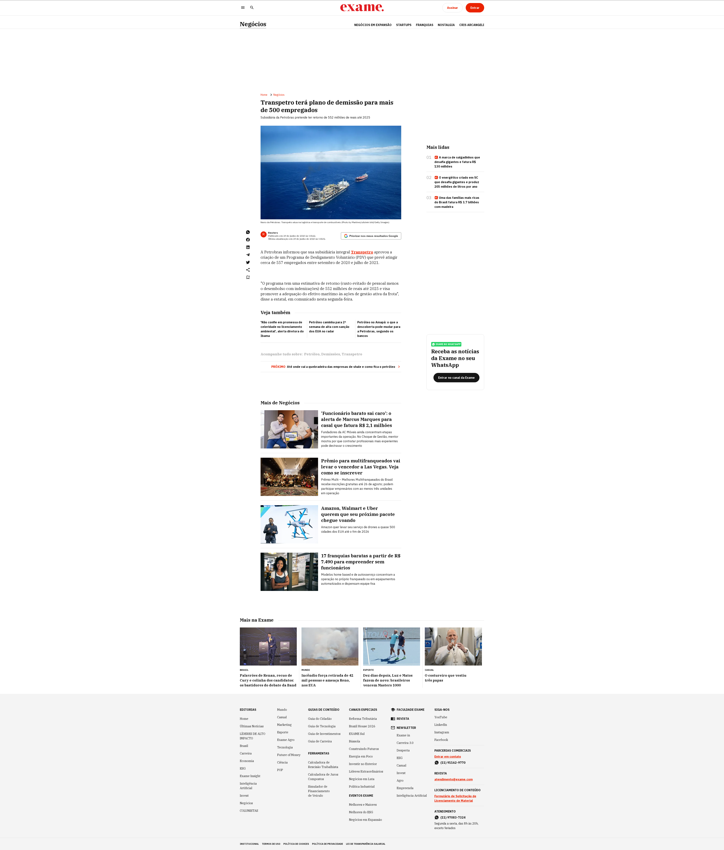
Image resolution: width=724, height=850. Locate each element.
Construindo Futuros (364, 749)
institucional (249, 843)
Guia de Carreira (320, 741)
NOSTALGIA (446, 25)
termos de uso (271, 843)
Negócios (253, 24)
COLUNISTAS (249, 811)
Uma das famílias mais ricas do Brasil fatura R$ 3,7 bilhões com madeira (456, 202)
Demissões (330, 354)
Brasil (244, 746)
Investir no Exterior (363, 764)
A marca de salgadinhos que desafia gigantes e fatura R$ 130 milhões (457, 161)
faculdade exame (410, 710)
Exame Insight (250, 776)
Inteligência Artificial (248, 786)
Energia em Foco (361, 756)
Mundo (282, 710)
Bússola (354, 741)
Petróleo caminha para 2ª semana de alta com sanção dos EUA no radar (329, 326)
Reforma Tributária (363, 719)
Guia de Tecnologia (322, 726)
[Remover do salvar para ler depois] (248, 277)
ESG (243, 768)
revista (403, 719)
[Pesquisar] (252, 8)
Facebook (441, 740)
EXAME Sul (357, 734)
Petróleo (312, 354)
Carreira (246, 753)
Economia (247, 761)
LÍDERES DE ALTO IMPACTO (252, 736)
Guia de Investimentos (324, 734)
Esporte (282, 732)
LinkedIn (440, 725)
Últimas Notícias (252, 726)
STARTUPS (403, 25)
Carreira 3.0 (405, 743)
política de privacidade (327, 843)
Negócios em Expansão (365, 820)
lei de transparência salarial (365, 843)
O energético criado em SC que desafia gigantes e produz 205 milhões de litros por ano (456, 182)
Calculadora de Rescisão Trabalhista (323, 764)
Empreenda (405, 788)
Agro (400, 780)
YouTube (440, 717)
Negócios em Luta (361, 779)
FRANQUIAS (424, 25)
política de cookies (296, 843)
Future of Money (289, 755)
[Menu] (243, 8)
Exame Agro (286, 740)
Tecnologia (285, 747)
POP (280, 770)
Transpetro (352, 354)
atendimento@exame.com (453, 779)
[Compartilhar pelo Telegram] (248, 254)
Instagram (441, 732)
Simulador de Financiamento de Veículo (319, 791)
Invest (244, 795)
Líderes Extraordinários (366, 771)
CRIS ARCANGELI (471, 25)
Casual (282, 717)
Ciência (282, 762)
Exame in (403, 735)
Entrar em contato (447, 756)
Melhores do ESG (361, 812)
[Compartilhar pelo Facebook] (248, 239)
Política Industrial (362, 786)
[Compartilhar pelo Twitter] (248, 262)
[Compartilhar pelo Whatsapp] (248, 232)
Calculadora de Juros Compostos (323, 777)
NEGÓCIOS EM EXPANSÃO (373, 25)
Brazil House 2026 (362, 726)
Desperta (403, 750)
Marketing (284, 725)
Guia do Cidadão (320, 719)
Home (264, 94)
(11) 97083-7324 (453, 817)
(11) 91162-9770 (453, 762)
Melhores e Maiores (363, 804)
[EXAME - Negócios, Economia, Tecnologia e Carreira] (362, 7)
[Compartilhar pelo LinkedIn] (248, 247)
